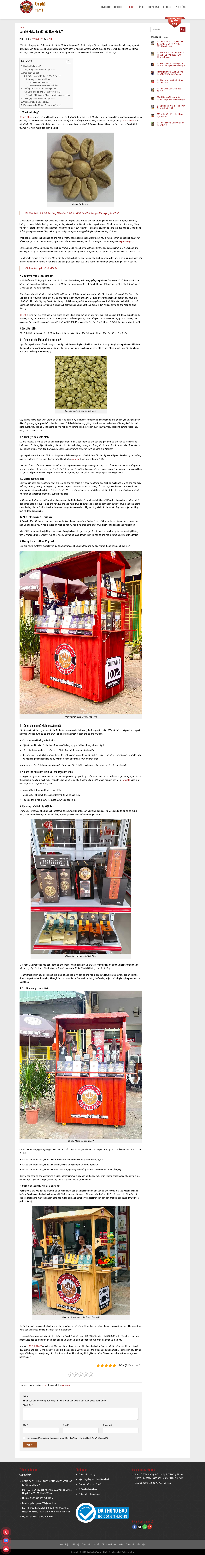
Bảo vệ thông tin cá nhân (90, 1484)
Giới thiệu (64, 1544)
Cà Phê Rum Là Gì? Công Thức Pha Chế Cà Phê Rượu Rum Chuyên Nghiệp (170, 54)
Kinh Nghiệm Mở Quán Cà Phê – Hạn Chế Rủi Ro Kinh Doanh (171, 73)
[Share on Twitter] (75, 1374)
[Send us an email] (139, 1526)
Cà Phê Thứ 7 (35, 1346)
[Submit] (182, 29)
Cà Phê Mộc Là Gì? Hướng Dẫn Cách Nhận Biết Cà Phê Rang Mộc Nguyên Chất (72, 213)
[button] (67, 61)
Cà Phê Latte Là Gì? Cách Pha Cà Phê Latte (170, 81)
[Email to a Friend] (81, 1374)
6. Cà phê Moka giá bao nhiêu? (35, 102)
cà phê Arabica (129, 120)
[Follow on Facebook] (134, 1526)
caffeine (75, 459)
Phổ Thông (180, 6)
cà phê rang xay (126, 241)
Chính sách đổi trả (90, 1544)
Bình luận (28, 1405)
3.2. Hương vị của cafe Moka (37, 79)
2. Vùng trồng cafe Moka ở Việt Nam (38, 69)
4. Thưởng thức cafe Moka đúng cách (38, 88)
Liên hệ (141, 6)
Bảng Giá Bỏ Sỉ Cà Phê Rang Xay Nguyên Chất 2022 (171, 107)
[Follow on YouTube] (149, 1526)
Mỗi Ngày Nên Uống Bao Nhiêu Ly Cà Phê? (170, 115)
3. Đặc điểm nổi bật (30, 73)
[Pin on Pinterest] (86, 1374)
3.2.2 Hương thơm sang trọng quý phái (42, 85)
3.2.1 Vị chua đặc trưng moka (38, 82)
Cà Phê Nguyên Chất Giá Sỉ (41, 268)
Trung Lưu (167, 6)
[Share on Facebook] (70, 1374)
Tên (25, 1425)
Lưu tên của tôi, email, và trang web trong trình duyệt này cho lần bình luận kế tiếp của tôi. (67, 1438)
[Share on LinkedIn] (91, 1374)
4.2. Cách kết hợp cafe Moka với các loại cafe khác (47, 95)
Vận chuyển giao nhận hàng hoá (94, 1479)
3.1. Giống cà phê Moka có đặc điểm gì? (42, 76)
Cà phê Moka (26, 117)
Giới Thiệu (118, 6)
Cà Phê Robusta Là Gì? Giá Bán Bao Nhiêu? (170, 124)
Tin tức (22, 27)
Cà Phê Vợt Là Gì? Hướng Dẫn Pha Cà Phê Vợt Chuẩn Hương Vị (171, 64)
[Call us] (144, 1526)
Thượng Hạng (153, 6)
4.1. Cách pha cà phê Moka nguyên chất (42, 92)
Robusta (126, 780)
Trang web (107, 1425)
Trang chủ (106, 6)
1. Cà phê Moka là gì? (31, 66)
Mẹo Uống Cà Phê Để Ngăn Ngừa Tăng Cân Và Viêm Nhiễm (171, 98)
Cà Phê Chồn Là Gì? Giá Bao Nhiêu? (169, 90)
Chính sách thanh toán (89, 1494)
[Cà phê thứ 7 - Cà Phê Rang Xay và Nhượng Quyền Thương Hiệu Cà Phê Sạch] (27, 7)
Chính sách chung (87, 1474)
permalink (65, 1385)
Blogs (131, 6)
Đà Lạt (23, 315)
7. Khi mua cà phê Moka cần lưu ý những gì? (41, 105)
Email (66, 1425)
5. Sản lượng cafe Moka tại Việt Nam (38, 98)
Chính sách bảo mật (135, 1544)
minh (49, 39)
